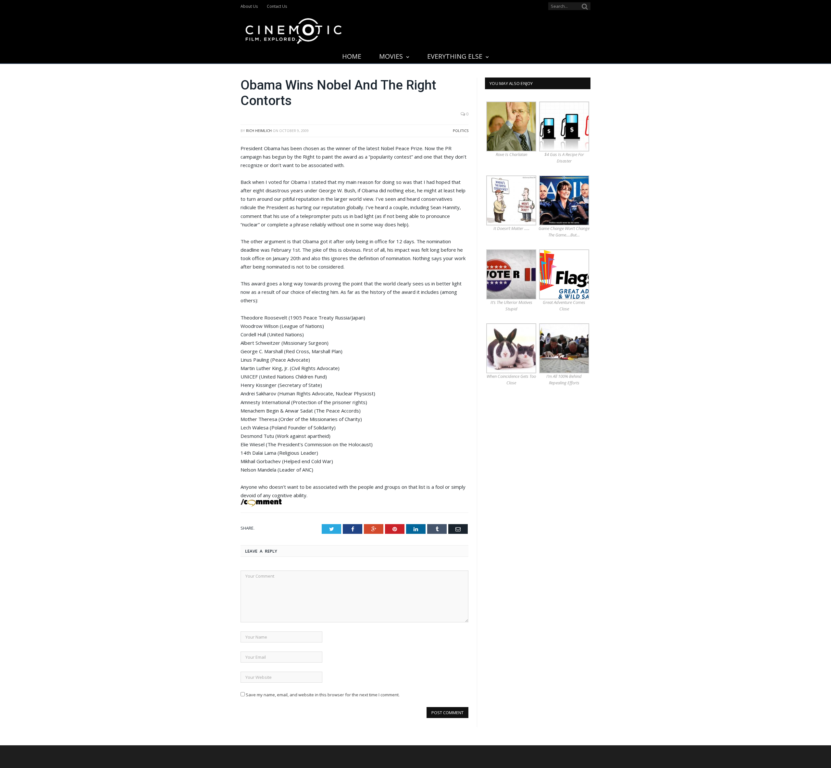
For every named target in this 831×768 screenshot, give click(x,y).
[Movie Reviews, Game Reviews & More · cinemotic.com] (294, 29)
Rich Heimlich (259, 130)
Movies (391, 56)
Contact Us (277, 6)
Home (351, 56)
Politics (460, 130)
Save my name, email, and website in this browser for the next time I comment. (323, 695)
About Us (249, 6)
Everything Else (454, 56)
